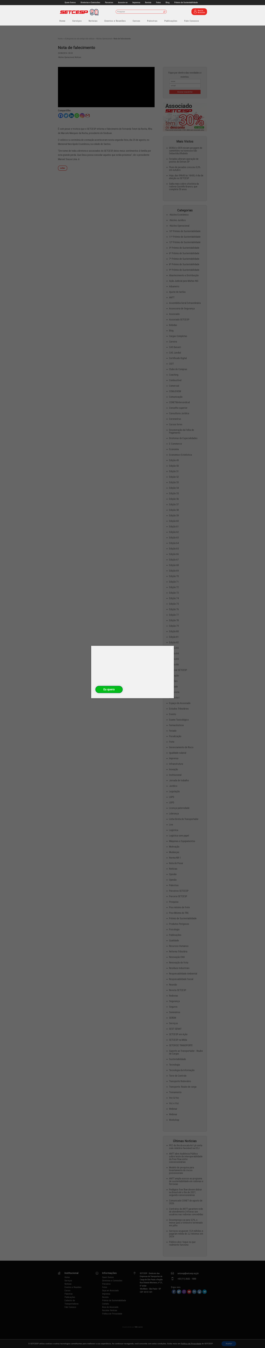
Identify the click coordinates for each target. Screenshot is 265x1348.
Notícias (93, 21)
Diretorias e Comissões (90, 3)
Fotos (158, 3)
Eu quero (109, 689)
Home (62, 21)
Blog (167, 3)
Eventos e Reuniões (115, 21)
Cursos (136, 21)
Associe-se (123, 3)
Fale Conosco (191, 21)
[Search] (164, 12)
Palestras (152, 21)
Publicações (170, 21)
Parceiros (109, 3)
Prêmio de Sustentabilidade (186, 3)
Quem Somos (70, 3)
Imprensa (136, 3)
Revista (148, 3)
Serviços (77, 21)
